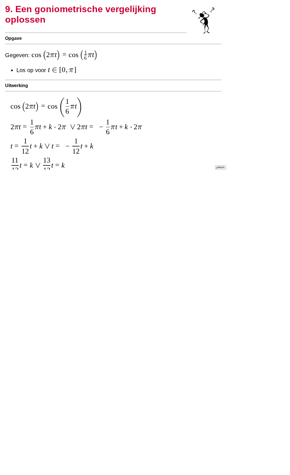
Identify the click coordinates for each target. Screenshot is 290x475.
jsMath (220, 167)
